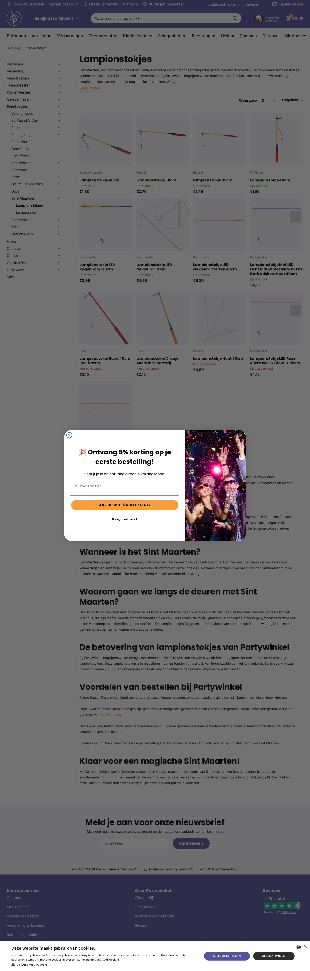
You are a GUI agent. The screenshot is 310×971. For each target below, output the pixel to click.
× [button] (305, 946)
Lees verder (128, 959)
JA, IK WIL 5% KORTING (124, 505)
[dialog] (155, 956)
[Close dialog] (69, 435)
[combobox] (298, 947)
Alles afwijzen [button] (274, 956)
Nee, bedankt (125, 519)
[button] (104, 965)
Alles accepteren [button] (227, 956)
